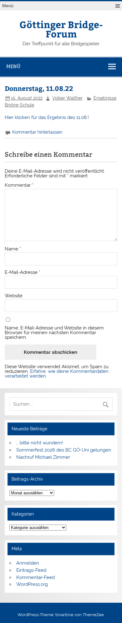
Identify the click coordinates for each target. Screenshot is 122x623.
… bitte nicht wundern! (39, 443)
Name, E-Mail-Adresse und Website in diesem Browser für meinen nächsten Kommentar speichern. (54, 333)
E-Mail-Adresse (22, 272)
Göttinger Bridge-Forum (61, 29)
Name (13, 249)
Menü (7, 5)
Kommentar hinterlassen (37, 132)
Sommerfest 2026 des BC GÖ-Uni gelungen (63, 450)
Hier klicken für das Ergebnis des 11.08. (46, 117)
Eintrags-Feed (31, 570)
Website (14, 296)
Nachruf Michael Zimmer (43, 457)
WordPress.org (32, 584)
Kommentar (19, 185)
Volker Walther (67, 98)
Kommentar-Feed (35, 577)
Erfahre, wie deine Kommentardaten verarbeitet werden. (57, 373)
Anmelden (27, 563)
